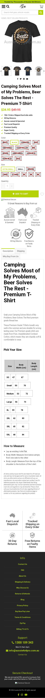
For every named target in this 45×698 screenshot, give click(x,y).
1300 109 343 (24, 642)
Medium (30, 169)
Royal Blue (7, 159)
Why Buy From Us (10, 256)
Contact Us (22, 564)
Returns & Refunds (22, 594)
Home (3, 18)
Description (8, 251)
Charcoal (25, 142)
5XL (38, 174)
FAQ (22, 570)
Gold (18, 159)
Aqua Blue (31, 153)
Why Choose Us (22, 588)
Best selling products (17, 18)
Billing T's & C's (22, 629)
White (5, 142)
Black (14, 142)
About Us (22, 576)
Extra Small (8, 169)
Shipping (21, 251)
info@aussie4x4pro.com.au (24, 650)
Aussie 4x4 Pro (19, 690)
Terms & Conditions (23, 617)
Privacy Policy (22, 605)
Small (20, 169)
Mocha (5, 153)
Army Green (18, 153)
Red (33, 148)
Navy (36, 142)
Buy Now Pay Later (22, 611)
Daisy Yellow (22, 148)
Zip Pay (22, 623)
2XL (24, 174)
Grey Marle (7, 148)
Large (5, 174)
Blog (22, 600)
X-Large (15, 174)
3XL (31, 174)
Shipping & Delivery (22, 582)
